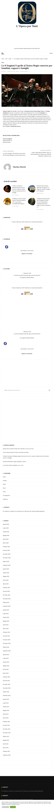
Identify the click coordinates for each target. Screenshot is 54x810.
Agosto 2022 (6, 699)
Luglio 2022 (6, 703)
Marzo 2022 (6, 717)
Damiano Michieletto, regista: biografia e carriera (14, 461)
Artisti (4, 476)
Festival (5, 480)
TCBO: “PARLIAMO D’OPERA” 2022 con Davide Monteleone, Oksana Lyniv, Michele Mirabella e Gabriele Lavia (41, 154)
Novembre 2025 (7, 557)
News (3, 62)
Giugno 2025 (6, 572)
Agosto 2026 (6, 524)
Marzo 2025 (6, 583)
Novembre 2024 (7, 598)
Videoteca (5, 499)
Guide (4, 484)
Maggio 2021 (6, 740)
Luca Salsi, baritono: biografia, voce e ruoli (13, 465)
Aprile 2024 (5, 624)
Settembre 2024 (6, 606)
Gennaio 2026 (6, 550)
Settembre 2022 (6, 695)
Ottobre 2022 (6, 691)
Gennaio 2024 (6, 636)
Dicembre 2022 (6, 684)
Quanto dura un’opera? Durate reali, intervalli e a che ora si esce (18, 448)
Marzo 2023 (6, 673)
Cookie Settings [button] (5, 807)
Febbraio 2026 (6, 546)
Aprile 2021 (5, 743)
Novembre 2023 (7, 643)
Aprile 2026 (5, 539)
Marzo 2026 (6, 542)
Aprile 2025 (5, 580)
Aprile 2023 (5, 669)
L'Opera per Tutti (27, 26)
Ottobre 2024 (6, 602)
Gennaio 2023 (6, 680)
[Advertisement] (27, 38)
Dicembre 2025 (6, 554)
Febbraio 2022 (6, 721)
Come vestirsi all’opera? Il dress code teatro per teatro (16, 452)
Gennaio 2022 (6, 725)
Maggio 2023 (6, 665)
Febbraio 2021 (6, 751)
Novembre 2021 (7, 732)
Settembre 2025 (6, 565)
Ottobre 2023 (6, 647)
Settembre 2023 (6, 650)
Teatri (4, 491)
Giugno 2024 (6, 617)
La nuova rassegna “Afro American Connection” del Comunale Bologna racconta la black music (14, 154)
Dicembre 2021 (6, 729)
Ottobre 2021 (6, 736)
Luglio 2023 (6, 658)
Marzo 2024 (6, 628)
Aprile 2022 (5, 714)
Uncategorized (6, 495)
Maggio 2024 (6, 621)
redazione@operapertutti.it (38, 511)
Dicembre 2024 (6, 595)
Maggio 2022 (6, 710)
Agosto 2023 (6, 654)
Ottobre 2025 (6, 561)
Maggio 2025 (6, 576)
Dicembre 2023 (6, 639)
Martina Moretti (25, 71)
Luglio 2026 (6, 528)
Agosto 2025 (6, 569)
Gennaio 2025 (6, 591)
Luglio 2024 (6, 613)
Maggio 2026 (6, 535)
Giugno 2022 (6, 706)
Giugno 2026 (6, 531)
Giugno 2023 (6, 662)
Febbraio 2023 (6, 676)
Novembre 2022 (7, 688)
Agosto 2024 (6, 610)
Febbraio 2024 (6, 632)
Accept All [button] (13, 807)
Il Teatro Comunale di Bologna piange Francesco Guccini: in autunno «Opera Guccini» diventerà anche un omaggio (19, 189)
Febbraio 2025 (6, 587)
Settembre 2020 (6, 755)
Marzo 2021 (6, 747)
